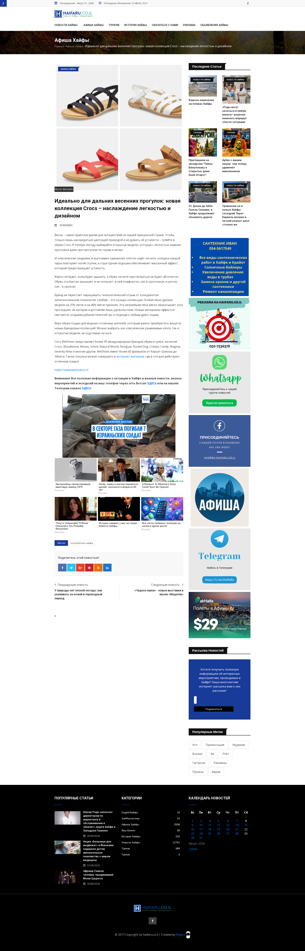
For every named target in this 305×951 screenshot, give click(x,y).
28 (236, 834)
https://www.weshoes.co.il (71, 370)
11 (209, 825)
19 (218, 829)
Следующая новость (165, 585)
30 (192, 838)
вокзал (197, 754)
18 (209, 829)
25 (209, 834)
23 (192, 834)
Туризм (114, 25)
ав (212, 754)
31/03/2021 (66, 225)
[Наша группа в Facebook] (247, 3)
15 (245, 825)
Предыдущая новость (73, 585)
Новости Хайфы (66, 25)
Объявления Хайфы (214, 25)
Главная (59, 46)
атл (194, 745)
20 (227, 829)
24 (200, 834)
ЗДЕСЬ (152, 383)
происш (198, 772)
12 (218, 825)
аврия (216, 772)
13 (227, 825)
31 (200, 838)
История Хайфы (135, 25)
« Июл (193, 849)
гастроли (198, 763)
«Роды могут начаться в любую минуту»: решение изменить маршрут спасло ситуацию (234, 115)
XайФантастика (151, 818)
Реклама (189, 25)
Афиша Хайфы (93, 25)
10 (200, 825)
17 (200, 829)
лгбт (225, 754)
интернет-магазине (130, 356)
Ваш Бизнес (151, 830)
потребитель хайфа (81, 543)
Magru (181, 935)
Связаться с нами (165, 25)
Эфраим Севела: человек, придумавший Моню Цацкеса (98, 874)
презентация (215, 745)
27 (227, 834)
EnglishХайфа (151, 812)
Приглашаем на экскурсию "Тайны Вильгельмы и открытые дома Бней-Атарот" (201, 168)
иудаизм (238, 745)
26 (218, 834)
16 (192, 829)
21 (236, 829)
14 (236, 825)
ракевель (220, 763)
